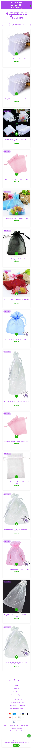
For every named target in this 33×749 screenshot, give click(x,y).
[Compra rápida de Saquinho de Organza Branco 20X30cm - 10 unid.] (16, 609)
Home (16, 685)
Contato (16, 688)
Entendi (16, 745)
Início (7, 12)
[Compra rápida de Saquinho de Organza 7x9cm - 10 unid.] (16, 213)
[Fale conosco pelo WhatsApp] (29, 735)
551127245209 (18, 699)
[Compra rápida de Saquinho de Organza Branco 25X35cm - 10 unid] (16, 523)
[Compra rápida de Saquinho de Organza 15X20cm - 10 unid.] (16, 436)
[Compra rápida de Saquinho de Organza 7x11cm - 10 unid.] (16, 174)
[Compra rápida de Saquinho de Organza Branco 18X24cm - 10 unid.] (16, 476)
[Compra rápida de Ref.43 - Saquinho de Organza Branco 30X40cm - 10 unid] (16, 657)
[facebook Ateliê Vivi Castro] (14, 680)
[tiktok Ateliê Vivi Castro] (23, 680)
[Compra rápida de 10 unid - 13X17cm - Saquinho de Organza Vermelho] (16, 293)
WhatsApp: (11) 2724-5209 (17, 702)
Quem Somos (16, 692)
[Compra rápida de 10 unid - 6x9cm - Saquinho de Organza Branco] (16, 134)
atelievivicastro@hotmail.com (17, 705)
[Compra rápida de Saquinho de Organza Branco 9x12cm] (16, 93)
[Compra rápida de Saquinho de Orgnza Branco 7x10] (16, 53)
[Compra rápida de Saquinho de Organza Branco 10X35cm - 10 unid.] (16, 396)
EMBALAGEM (13, 12)
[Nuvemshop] (16, 729)
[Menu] (3, 6)
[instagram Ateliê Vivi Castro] (10, 680)
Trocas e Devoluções (16, 695)
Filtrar (3, 24)
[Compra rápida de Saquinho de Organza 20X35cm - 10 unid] (16, 564)
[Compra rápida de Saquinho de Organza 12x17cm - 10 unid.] (16, 334)
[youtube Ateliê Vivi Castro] (19, 680)
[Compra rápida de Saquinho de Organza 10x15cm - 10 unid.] (16, 253)
